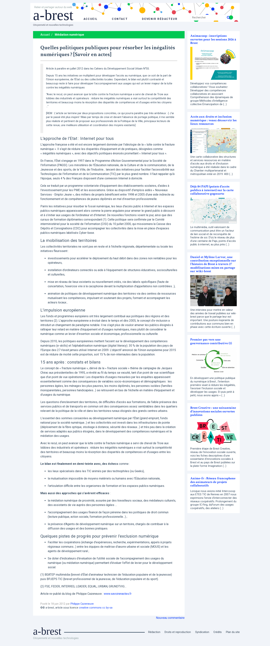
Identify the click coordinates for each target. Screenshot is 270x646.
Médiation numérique (69, 34)
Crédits (217, 632)
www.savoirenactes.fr (118, 593)
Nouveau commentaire (170, 618)
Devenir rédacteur (159, 19)
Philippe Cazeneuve (82, 603)
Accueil (45, 34)
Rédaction (154, 632)
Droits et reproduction (178, 632)
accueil (91, 19)
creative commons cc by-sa (95, 607)
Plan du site (233, 632)
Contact (120, 19)
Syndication (202, 632)
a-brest (53, 15)
